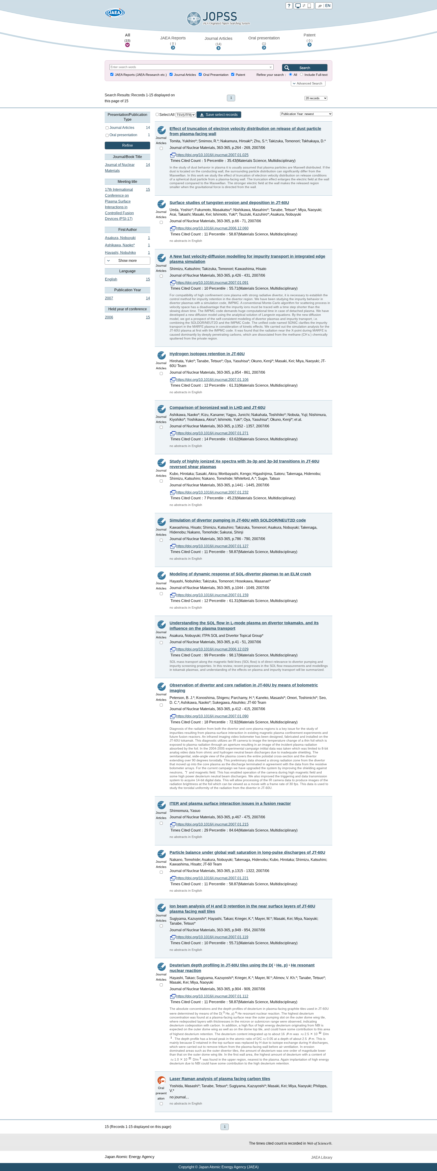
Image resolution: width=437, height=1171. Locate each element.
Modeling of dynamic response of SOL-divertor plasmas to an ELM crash (240, 574)
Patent (309, 37)
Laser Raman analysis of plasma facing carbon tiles (220, 1079)
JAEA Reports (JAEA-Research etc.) (141, 75)
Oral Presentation (216, 75)
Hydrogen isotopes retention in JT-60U (207, 354)
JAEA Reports (173, 40)
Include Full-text (316, 75)
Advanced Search (309, 83)
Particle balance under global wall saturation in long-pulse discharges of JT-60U (247, 852)
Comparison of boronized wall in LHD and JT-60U (217, 407)
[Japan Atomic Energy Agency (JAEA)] (115, 14)
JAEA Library (321, 1157)
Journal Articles (218, 41)
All (127, 37)
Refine (127, 145)
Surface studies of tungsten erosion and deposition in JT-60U (229, 202)
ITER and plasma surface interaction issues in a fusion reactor (230, 803)
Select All (167, 115)
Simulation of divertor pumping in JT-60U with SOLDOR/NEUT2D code (238, 520)
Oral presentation (264, 40)
